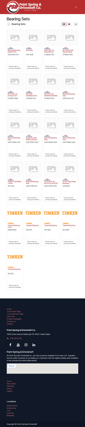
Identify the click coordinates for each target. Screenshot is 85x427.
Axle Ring (29, 50)
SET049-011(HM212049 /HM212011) (31, 95)
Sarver (9, 389)
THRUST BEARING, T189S (15, 182)
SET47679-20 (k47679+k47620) (51, 182)
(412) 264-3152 (16, 338)
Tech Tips (11, 316)
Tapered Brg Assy (32, 225)
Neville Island (12, 406)
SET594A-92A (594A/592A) (68, 51)
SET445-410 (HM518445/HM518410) (53, 95)
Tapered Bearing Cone (14, 226)
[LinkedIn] (33, 345)
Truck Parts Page (14, 311)
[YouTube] (18, 345)
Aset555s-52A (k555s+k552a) (31, 139)
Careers (10, 324)
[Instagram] (26, 345)
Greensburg (11, 408)
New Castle (11, 384)
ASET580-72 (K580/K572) (49, 51)
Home (9, 309)
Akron (9, 381)
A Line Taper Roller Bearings (69, 182)
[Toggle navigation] (76, 7)
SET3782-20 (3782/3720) (12, 95)
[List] (69, 24)
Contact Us (11, 321)
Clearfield (10, 386)
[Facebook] (10, 345)
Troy (8, 411)
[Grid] (64, 24)
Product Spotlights (14, 319)
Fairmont (10, 413)
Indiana (9, 391)
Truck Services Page (15, 314)
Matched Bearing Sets (69, 95)
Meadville (10, 415)
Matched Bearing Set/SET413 (14, 51)
